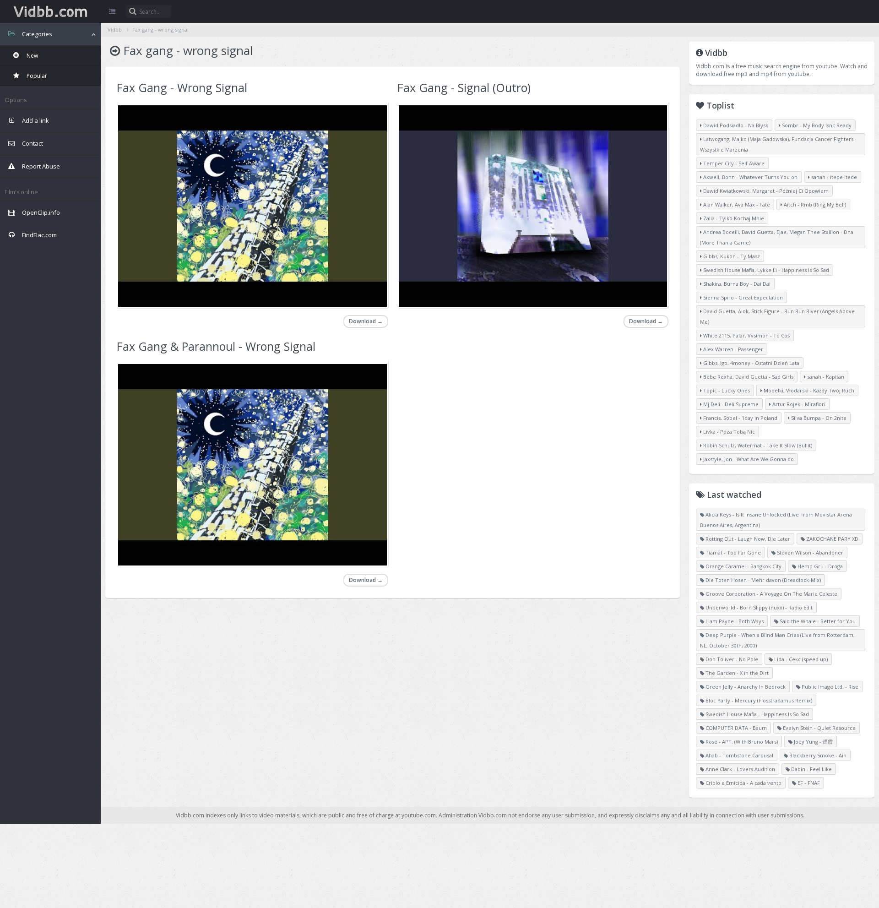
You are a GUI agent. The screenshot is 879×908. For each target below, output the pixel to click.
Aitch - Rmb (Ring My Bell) (814, 204)
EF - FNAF (808, 782)
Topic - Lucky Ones (726, 390)
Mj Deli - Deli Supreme (730, 404)
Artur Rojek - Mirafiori (798, 404)
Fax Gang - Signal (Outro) (464, 87)
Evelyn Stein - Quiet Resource (818, 727)
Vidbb (50, 11)
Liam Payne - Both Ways (734, 621)
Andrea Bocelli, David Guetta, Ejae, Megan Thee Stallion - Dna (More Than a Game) (776, 237)
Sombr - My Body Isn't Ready (816, 125)
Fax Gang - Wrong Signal (182, 87)
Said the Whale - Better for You (817, 621)
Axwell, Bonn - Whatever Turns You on (750, 177)
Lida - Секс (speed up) (800, 659)
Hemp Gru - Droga (819, 566)
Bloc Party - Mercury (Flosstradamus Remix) (758, 700)
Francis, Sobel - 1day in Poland (739, 417)
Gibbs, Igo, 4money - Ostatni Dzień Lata (750, 362)
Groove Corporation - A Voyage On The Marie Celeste (770, 593)
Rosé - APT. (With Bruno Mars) (741, 741)
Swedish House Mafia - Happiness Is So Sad (756, 714)
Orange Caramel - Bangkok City (742, 566)
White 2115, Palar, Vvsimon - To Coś (746, 335)
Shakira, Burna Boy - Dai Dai (736, 283)
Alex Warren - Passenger (732, 349)
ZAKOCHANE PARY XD (831, 538)
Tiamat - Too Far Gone (732, 552)
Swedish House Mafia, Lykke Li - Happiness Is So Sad (765, 269)
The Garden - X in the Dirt (736, 672)
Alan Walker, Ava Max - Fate (736, 204)
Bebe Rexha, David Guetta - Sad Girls (747, 376)
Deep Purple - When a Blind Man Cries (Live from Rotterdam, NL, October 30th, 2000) (777, 640)
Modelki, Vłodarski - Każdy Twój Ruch (808, 390)
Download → (366, 321)
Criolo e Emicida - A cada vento (742, 782)
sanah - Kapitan (825, 376)
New (31, 56)
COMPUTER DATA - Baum (735, 727)
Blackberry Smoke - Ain (817, 755)
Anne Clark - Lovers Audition (739, 769)
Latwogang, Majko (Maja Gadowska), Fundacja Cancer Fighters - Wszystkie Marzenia (778, 144)
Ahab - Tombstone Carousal (738, 755)
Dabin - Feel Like (811, 769)
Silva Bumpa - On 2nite (818, 417)
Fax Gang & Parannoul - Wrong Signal (216, 346)
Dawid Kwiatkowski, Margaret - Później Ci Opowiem (765, 190)
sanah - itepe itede (833, 177)
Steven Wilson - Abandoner (809, 552)
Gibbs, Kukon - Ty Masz (731, 256)
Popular (36, 76)
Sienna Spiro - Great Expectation (742, 297)
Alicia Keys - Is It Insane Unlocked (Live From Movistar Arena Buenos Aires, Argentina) (776, 519)
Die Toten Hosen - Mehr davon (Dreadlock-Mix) (762, 579)
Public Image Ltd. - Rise (829, 686)
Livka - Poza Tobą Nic (728, 431)
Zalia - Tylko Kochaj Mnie (733, 218)
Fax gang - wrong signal (160, 29)
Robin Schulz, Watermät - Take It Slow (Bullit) (757, 445)
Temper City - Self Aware (733, 163)
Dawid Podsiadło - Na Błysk (735, 125)
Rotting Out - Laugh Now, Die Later (747, 538)
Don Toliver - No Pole (731, 659)
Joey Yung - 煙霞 (812, 741)
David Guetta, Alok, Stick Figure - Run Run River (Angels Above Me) (777, 316)
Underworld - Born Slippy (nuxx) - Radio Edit (758, 607)
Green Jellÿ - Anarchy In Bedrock (745, 686)
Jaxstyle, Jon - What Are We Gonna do (748, 459)
